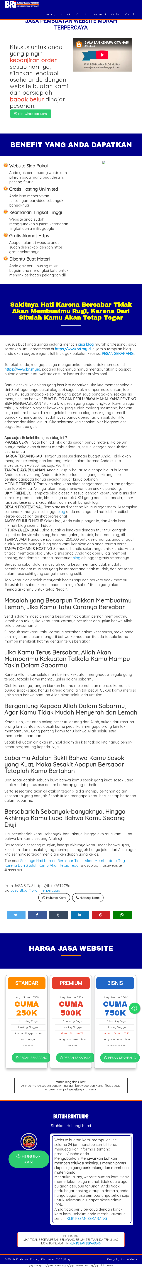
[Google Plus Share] (58, 915)
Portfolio (81, 14)
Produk (65, 14)
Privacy (34, 1259)
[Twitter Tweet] (16, 915)
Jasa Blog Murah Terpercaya (35, 890)
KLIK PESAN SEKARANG (87, 1218)
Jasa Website (128, 1259)
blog (61, 511)
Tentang (49, 14)
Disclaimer (47, 1259)
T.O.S (59, 1259)
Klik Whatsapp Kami (32, 114)
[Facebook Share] (37, 915)
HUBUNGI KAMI (31, 1159)
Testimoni (99, 14)
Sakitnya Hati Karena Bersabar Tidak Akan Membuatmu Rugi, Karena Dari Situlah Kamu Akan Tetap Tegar (65, 863)
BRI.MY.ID (12, 1259)
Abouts (23, 1259)
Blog (67, 1259)
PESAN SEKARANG (32, 1058)
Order (115, 14)
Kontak (130, 14)
